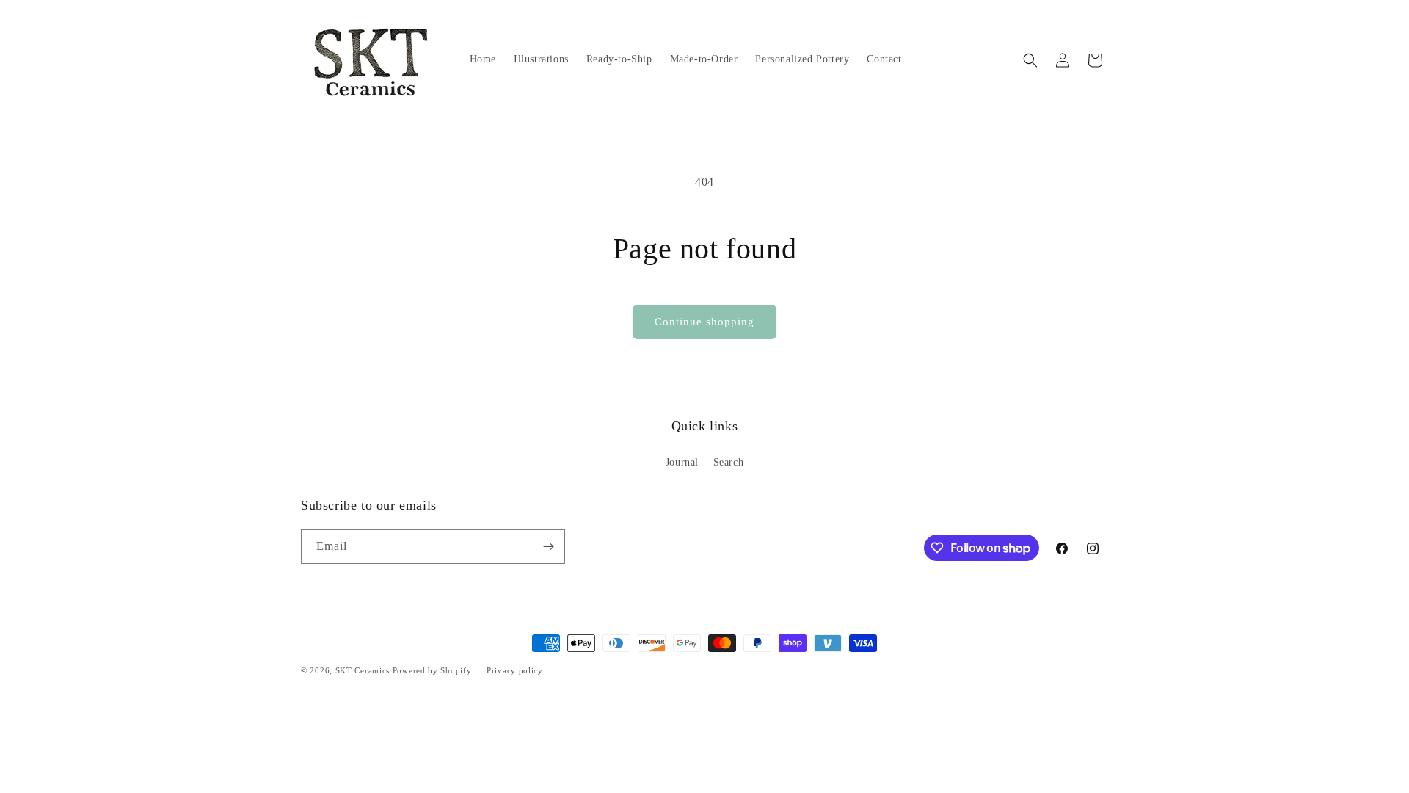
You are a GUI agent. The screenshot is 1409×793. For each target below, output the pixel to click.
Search (728, 462)
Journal (682, 462)
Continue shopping (704, 321)
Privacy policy (515, 670)
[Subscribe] (548, 546)
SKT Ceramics (362, 670)
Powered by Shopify (432, 670)
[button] (1030, 60)
